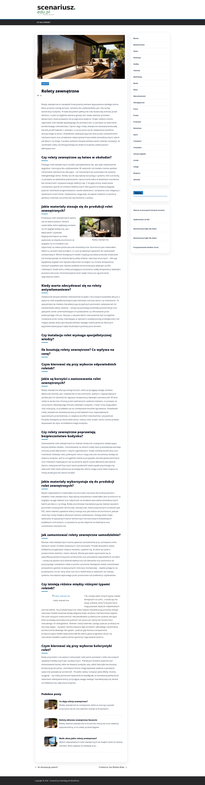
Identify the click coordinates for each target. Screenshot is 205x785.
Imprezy (136, 70)
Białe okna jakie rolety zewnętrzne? (78, 738)
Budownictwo (139, 45)
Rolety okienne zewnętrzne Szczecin (78, 720)
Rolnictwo (137, 128)
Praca (135, 109)
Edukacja (137, 57)
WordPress (75, 781)
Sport (135, 134)
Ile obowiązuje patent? (48, 767)
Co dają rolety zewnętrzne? (73, 701)
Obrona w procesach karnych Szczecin (149, 210)
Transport (137, 141)
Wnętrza (45, 84)
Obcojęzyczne (138, 102)
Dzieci (135, 51)
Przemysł (137, 122)
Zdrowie (136, 179)
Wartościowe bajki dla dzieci (145, 229)
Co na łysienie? (43, 22)
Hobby (136, 64)
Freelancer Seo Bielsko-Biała (111, 767)
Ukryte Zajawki (139, 154)
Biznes (136, 38)
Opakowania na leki (141, 219)
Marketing (137, 77)
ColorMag (63, 781)
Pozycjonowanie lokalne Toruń (145, 247)
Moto (135, 90)
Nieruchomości (139, 96)
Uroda (135, 160)
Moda (135, 83)
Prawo (136, 115)
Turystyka (137, 147)
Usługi (135, 167)
